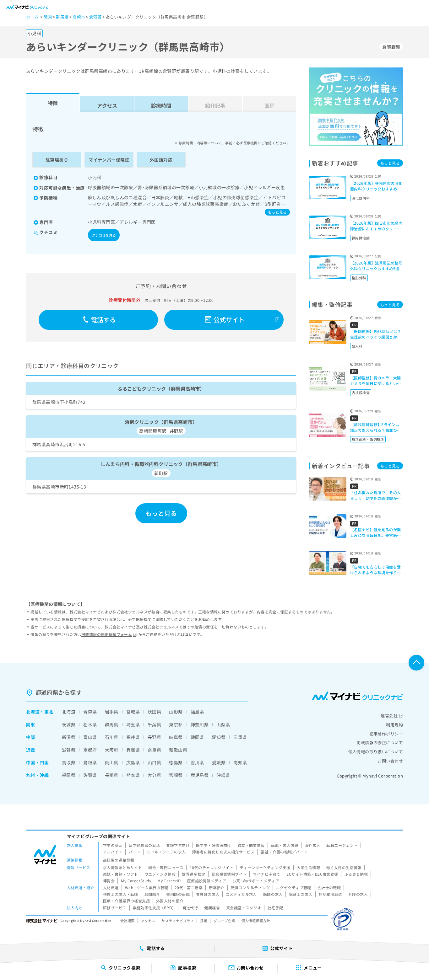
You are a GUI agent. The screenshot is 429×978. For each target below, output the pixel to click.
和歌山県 (178, 750)
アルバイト (112, 851)
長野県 (154, 737)
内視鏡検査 (361, 392)
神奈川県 (200, 724)
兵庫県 (133, 750)
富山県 (90, 737)
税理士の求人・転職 (120, 894)
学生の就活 (112, 845)
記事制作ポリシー (386, 734)
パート (134, 851)
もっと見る (277, 212)
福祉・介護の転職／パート (284, 851)
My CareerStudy (136, 880)
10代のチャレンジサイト (211, 867)
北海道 (33, 711)
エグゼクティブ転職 (293, 887)
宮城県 (133, 711)
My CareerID (169, 880)
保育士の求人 (300, 894)
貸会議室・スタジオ (243, 907)
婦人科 (357, 346)
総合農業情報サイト (229, 874)
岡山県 (111, 762)
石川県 (111, 737)
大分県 (154, 775)
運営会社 (389, 716)
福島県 (197, 711)
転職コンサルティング (250, 887)
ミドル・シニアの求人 (166, 851)
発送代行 (190, 907)
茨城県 (68, 724)
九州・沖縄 (37, 775)
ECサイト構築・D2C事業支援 (312, 874)
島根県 (90, 762)
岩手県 (111, 711)
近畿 (30, 750)
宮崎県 (175, 775)
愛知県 (218, 737)
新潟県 (68, 737)
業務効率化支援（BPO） (154, 907)
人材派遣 (111, 887)
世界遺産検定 (193, 874)
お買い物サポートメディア (255, 880)
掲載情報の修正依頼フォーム (106, 634)
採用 (203, 920)
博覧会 (109, 880)
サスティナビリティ (177, 920)
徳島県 (175, 762)
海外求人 (312, 845)
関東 (30, 724)
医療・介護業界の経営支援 (126, 900)
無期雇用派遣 (330, 894)
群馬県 (111, 724)
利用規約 (394, 725)
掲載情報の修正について (379, 743)
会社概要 (127, 920)
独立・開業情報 (251, 845)
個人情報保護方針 (256, 920)
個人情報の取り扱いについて (375, 752)
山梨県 (223, 724)
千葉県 (154, 724)
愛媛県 (218, 762)
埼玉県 (133, 724)
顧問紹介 (152, 894)
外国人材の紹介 (169, 900)
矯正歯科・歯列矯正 (368, 439)
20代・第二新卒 (189, 887)
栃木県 (90, 724)
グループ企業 (224, 920)
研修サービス (115, 907)
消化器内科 (361, 197)
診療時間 (161, 105)
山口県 (154, 762)
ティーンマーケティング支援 (265, 867)
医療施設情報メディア (206, 880)
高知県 (240, 762)
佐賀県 (90, 775)
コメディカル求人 (241, 894)
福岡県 (68, 775)
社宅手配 (275, 907)
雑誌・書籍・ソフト (120, 874)
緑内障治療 (361, 237)
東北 (48, 711)
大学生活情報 (308, 867)
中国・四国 (37, 762)
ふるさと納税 (356, 874)
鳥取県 (68, 762)
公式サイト (229, 319)
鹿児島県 (200, 775)
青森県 (90, 711)
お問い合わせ (390, 761)
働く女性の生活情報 (343, 867)
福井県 (133, 737)
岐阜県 (175, 737)
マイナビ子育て (266, 874)
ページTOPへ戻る (416, 663)
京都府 (90, 750)
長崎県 (111, 775)
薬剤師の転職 (178, 894)
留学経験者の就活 (144, 845)
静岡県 (197, 737)
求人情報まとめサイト (122, 867)
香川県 (197, 762)
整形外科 (359, 277)
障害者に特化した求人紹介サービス (223, 851)
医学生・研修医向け (213, 845)
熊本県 (133, 775)
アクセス (107, 105)
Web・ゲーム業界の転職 (146, 887)
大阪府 (111, 750)
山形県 (175, 711)
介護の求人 (358, 894)
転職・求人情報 (284, 845)
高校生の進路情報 (118, 860)
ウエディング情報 (160, 874)
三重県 (240, 737)
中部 (30, 737)
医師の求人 (273, 894)
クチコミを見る (104, 235)
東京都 (175, 724)
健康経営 (212, 907)
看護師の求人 (208, 894)
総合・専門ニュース (165, 867)
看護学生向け (178, 845)
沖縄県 (223, 775)
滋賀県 (68, 750)
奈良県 (154, 750)
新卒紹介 (217, 887)
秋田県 (154, 711)
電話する (103, 319)
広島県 (133, 762)
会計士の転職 (329, 887)
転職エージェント (341, 845)
